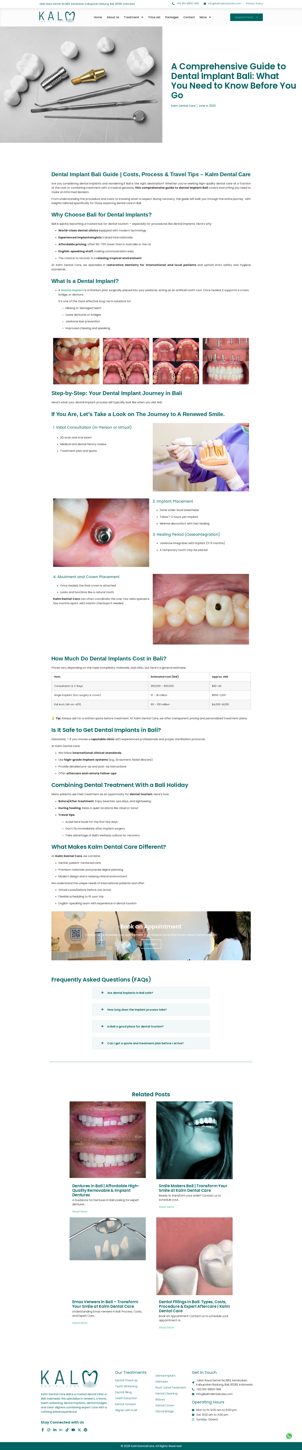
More (203, 17)
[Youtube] (73, 1430)
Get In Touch (204, 1372)
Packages (172, 17)
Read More (79, 1211)
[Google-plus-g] (61, 1430)
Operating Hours (208, 1402)
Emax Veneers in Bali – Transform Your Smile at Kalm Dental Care (105, 1304)
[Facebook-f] (42, 1430)
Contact (189, 17)
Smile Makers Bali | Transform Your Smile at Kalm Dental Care (193, 1188)
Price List (154, 17)
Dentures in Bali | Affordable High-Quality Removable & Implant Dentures (106, 1190)
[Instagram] (49, 1430)
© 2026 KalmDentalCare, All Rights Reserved (151, 1446)
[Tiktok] (67, 1430)
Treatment (131, 17)
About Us (113, 17)
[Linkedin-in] (55, 1430)
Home (98, 17)
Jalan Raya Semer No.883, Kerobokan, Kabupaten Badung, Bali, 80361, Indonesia (87, 3)
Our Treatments (130, 1372)
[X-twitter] (79, 1430)
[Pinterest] (85, 1430)
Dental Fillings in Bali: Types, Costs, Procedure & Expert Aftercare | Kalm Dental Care (194, 1306)
